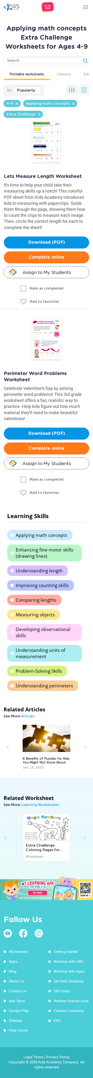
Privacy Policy (58, 1056)
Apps (13, 961)
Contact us (18, 990)
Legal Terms (33, 1056)
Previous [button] (8, 747)
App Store (17, 1000)
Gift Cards (62, 990)
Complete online (46, 257)
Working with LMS (68, 961)
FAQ (57, 1020)
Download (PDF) (46, 242)
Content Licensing (69, 1010)
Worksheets (18, 951)
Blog (12, 971)
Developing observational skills (43, 632)
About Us (16, 981)
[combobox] (27, 90)
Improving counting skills (42, 585)
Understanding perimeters (44, 686)
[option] (46, 747)
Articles (27, 716)
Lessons (64, 74)
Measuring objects (35, 615)
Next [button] (84, 747)
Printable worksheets (27, 74)
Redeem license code (71, 1000)
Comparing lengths (36, 600)
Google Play (19, 1010)
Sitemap (15, 1020)
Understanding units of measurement (40, 653)
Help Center (18, 1030)
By (9, 90)
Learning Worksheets (40, 804)
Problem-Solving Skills (39, 671)
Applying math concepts (41, 535)
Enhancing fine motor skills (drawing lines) (44, 553)
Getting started (66, 951)
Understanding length (39, 571)
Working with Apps (69, 971)
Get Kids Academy (69, 981)
